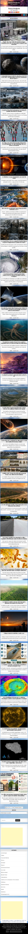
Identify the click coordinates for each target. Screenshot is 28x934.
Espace (14, 57)
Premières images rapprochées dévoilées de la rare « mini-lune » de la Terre (14, 762)
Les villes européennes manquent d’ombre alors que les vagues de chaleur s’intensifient (14, 795)
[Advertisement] (12, 837)
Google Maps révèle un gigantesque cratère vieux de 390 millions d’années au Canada (14, 408)
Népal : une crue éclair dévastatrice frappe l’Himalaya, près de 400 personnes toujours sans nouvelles (14, 43)
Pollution (13, 289)
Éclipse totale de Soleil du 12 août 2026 (14, 633)
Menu (4, 15)
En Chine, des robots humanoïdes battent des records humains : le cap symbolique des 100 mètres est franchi (14, 144)
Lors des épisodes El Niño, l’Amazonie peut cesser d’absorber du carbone (14, 505)
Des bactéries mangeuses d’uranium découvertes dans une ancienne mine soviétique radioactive (14, 569)
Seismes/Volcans (19, 23)
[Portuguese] (17, 12)
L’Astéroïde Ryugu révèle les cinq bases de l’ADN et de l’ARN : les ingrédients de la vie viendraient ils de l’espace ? (14, 77)
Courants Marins (5, 857)
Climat (11, 486)
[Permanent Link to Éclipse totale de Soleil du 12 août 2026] (14, 622)
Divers (18, 323)
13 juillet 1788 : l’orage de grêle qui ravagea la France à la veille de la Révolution (14, 474)
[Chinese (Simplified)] (9, 12)
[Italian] (15, 12)
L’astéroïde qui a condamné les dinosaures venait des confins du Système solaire (14, 441)
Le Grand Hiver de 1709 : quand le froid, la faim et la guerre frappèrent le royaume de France (14, 241)
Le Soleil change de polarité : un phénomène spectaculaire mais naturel (14, 729)
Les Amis (3, 870)
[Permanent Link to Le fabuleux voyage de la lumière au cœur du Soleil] (14, 165)
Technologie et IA (18, 91)
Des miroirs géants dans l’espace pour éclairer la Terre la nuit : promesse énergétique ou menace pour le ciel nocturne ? (14, 309)
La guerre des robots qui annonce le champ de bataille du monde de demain (14, 110)
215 (13, 807)
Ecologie (17, 583)
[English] (11, 12)
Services (3, 887)
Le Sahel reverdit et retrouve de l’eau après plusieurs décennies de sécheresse (14, 602)
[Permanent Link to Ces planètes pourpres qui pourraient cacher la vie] (14, 363)
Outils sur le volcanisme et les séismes (10, 879)
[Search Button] (26, 15)
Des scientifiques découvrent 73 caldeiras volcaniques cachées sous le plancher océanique (14, 698)
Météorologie (14, 190)
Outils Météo (4, 877)
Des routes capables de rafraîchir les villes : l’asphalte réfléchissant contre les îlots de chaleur (14, 538)
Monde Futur (9, 91)
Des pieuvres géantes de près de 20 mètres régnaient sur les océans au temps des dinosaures (14, 342)
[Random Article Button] (22, 15)
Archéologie (12, 323)
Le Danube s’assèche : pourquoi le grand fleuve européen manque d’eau (14, 665)
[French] (13, 12)
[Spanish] (19, 12)
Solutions (20, 289)
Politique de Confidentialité (15, 931)
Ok (7, 931)
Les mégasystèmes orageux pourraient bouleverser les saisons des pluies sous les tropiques (14, 275)
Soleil (14, 158)
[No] (26, 928)
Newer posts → (19, 807)
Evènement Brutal (10, 23)
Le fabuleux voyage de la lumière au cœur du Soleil (14, 177)
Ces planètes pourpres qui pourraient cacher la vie (14, 375)
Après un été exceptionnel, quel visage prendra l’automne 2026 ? (14, 208)
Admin (11, 51)
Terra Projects (14, 2)
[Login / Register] (24, 15)
